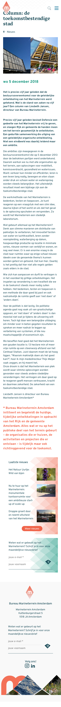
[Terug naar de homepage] (6, 8)
